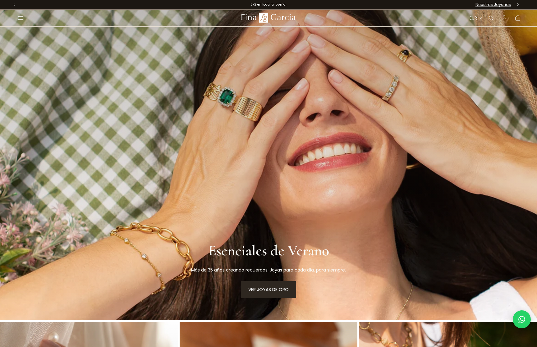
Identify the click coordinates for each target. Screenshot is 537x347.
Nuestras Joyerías (493, 4)
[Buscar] (491, 18)
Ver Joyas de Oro (268, 289)
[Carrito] (518, 18)
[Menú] (20, 18)
